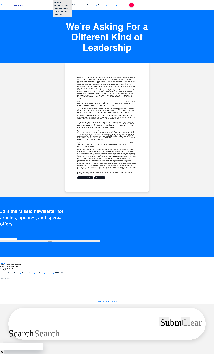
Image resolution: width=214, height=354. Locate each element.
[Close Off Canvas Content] (2, 352)
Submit (50, 241)
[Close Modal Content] (1, 341)
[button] (131, 5)
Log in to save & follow (85, 177)
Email (1, 237)
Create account (100, 177)
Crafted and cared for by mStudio (107, 301)
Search (21, 333)
